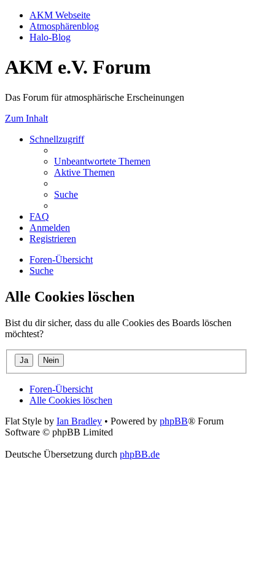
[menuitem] (102, 161)
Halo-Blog (50, 37)
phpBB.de (140, 454)
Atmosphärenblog (64, 26)
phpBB (174, 421)
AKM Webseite (59, 15)
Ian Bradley (79, 421)
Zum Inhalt (26, 118)
